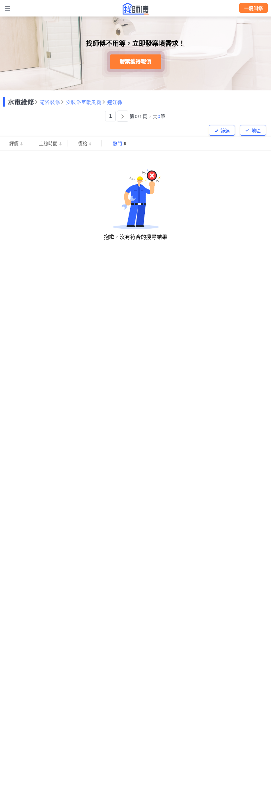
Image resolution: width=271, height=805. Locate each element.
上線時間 (48, 143)
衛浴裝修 (50, 102)
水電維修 (21, 102)
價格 (82, 143)
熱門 (117, 143)
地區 (256, 130)
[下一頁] (122, 116)
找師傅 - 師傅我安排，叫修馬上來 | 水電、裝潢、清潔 (135, 9)
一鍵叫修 (253, 8)
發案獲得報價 (135, 61)
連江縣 (115, 102)
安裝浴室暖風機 (83, 102)
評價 (14, 143)
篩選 (225, 130)
